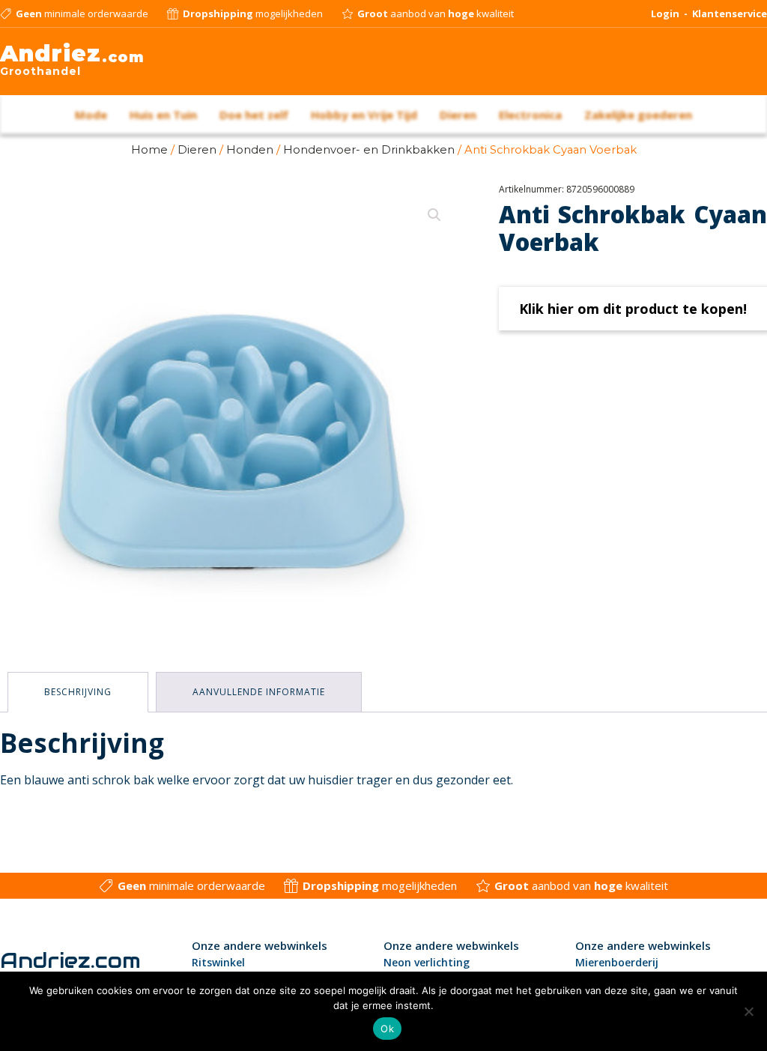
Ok (387, 1029)
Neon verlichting (427, 962)
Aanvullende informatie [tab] (258, 691)
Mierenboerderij (616, 962)
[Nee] (748, 1011)
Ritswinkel (218, 962)
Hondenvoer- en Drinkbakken (369, 150)
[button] (434, 215)
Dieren (197, 150)
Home (149, 150)
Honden (249, 150)
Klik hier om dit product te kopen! (633, 309)
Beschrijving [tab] (78, 691)
